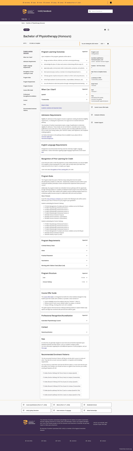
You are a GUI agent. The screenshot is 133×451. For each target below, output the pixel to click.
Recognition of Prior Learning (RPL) (60, 169)
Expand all (84, 51)
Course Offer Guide (48, 297)
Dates (34, 2)
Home (23, 23)
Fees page (44, 348)
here (42, 152)
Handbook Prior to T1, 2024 (74, 2)
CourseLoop (129, 449)
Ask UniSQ (27, 2)
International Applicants (47, 138)
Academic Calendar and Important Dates (51, 108)
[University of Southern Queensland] (28, 12)
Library (54, 2)
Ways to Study (45, 105)
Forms (40, 2)
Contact (61, 2)
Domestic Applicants (46, 136)
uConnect (47, 2)
